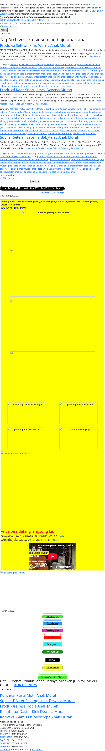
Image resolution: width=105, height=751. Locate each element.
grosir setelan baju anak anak (33, 79)
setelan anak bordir (92, 83)
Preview (12, 112)
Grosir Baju (49, 64)
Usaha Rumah (79, 67)
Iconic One (5, 749)
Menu (4, 29)
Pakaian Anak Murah (60, 153)
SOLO (3, 740)
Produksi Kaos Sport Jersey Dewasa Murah (36, 89)
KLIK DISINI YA (25, 685)
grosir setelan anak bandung (60, 73)
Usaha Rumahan (8, 70)
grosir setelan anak (36, 73)
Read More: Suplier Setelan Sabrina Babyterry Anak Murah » (55, 148)
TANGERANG (6, 737)
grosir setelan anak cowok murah (16, 76)
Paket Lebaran (30, 67)
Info (57, 64)
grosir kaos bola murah (57, 118)
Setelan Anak (57, 67)
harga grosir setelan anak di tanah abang (62, 83)
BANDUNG (5, 743)
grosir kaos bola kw (35, 118)
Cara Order (37, 64)
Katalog (45, 153)
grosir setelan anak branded (89, 73)
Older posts (7, 178)
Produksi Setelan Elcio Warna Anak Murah (35, 45)
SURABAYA (5, 746)
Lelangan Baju (66, 64)
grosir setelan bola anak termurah (24, 83)
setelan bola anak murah (35, 86)
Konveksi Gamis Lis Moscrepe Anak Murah (36, 716)
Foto (23, 153)
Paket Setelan (44, 67)
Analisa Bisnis (25, 64)
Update (68, 67)
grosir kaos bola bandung (12, 118)
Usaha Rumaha (93, 67)
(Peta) (62, 536)
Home (7, 33)
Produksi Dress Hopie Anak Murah (29, 706)
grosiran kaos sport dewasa (73, 130)
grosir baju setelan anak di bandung (39, 70)
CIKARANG (5, 734)
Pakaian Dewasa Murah (70, 108)
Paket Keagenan (15, 67)
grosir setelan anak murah (73, 76)
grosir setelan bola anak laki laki (63, 79)
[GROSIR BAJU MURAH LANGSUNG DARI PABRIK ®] (24, 19)
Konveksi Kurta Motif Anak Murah (28, 695)
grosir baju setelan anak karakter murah (77, 70)
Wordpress (37, 749)
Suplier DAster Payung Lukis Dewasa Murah (37, 700)
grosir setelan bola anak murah (15, 168)
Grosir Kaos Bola (94, 115)
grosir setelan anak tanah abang (16, 127)
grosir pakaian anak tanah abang (23, 121)
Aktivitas (14, 64)
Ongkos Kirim (80, 64)
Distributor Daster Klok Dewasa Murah (33, 711)
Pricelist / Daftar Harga (52, 192)
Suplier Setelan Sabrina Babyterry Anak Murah (39, 137)
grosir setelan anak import (47, 76)
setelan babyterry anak (11, 86)
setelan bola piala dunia (59, 86)
